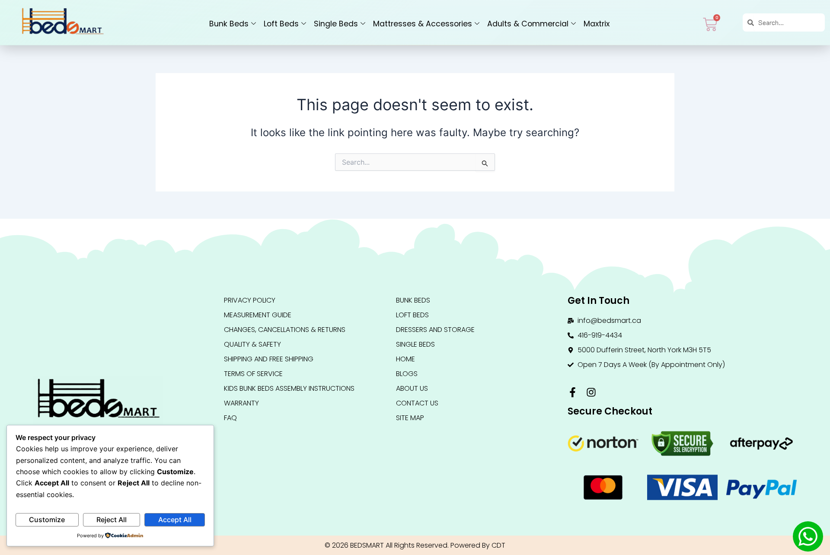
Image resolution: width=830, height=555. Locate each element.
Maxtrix (597, 24)
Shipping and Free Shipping (268, 359)
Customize (47, 519)
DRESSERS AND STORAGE (435, 330)
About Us (412, 388)
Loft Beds (281, 24)
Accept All (175, 519)
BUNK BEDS (413, 300)
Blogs (407, 374)
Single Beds (336, 24)
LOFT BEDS (412, 315)
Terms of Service (253, 374)
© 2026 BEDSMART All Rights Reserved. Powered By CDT (415, 545)
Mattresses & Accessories (422, 24)
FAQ (230, 418)
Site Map (410, 418)
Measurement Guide (257, 315)
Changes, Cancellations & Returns (284, 330)
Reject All (111, 519)
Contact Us (417, 403)
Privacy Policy (249, 300)
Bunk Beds (229, 24)
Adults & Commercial (527, 24)
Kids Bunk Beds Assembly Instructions (289, 388)
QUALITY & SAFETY (252, 344)
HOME (405, 359)
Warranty (241, 403)
